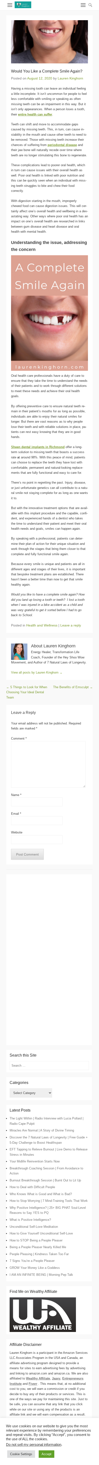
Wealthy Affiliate (38, 1378)
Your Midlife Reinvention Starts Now (35, 1161)
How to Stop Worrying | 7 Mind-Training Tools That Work (49, 1201)
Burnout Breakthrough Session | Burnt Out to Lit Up (45, 1180)
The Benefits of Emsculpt (73, 687)
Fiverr (33, 1384)
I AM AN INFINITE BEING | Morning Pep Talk (41, 1275)
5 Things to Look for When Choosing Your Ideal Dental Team (26, 692)
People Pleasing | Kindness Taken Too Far (39, 1254)
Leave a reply (70, 625)
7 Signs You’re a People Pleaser (32, 1261)
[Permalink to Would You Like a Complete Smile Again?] (49, 41)
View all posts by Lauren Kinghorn (36, 672)
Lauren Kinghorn (70, 78)
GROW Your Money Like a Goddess (35, 1268)
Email (16, 813)
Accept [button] (46, 1454)
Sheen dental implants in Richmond (38, 447)
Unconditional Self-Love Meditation (34, 1226)
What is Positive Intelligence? (30, 1220)
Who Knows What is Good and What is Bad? (41, 1194)
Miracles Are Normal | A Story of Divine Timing (42, 1130)
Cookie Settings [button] (21, 1454)
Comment (19, 738)
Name (16, 795)
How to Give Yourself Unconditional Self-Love (41, 1233)
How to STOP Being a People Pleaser (36, 1240)
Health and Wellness (41, 625)
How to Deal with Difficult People (32, 1187)
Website (16, 832)
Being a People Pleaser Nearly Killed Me (38, 1247)
